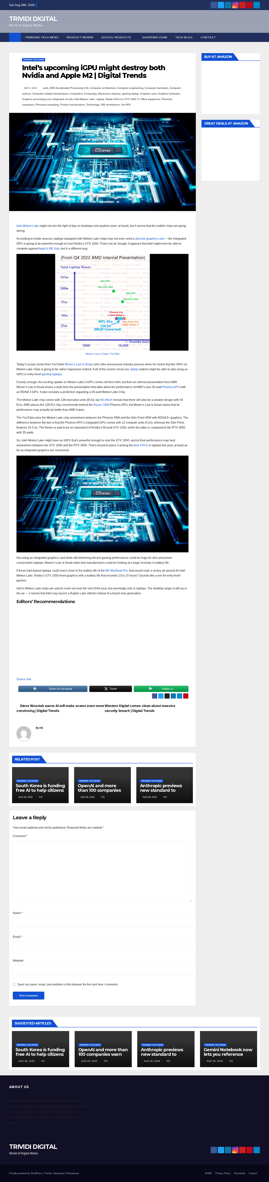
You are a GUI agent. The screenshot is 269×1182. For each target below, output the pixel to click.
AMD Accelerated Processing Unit (69, 87)
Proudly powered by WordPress (26, 1173)
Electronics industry (109, 93)
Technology (92, 104)
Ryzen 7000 (101, 404)
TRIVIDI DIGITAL (33, 19)
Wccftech (106, 399)
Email (17, 936)
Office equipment (150, 99)
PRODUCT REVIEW (80, 37)
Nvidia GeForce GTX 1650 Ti (122, 99)
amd (45, 87)
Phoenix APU (171, 387)
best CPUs (141, 445)
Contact (208, 37)
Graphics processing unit (36, 99)
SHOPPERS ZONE (154, 37)
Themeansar (72, 1173)
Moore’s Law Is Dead (78, 364)
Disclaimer (239, 1173)
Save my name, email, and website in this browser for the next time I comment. (67, 984)
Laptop (100, 99)
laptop (134, 369)
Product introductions (72, 104)
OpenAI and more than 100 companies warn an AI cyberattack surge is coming (103, 1056)
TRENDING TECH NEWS (42, 37)
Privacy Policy (223, 1173)
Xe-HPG (126, 104)
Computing (90, 93)
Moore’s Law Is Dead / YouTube (102, 353)
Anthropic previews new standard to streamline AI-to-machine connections (163, 792)
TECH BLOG (184, 37)
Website (18, 960)
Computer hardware (156, 87)
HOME (208, 1173)
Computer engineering (130, 87)
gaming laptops (52, 374)
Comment (20, 836)
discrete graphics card (149, 238)
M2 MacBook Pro (116, 570)
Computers (76, 93)
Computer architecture (103, 87)
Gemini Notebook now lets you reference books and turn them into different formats (228, 1056)
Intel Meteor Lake (84, 99)
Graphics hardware (169, 93)
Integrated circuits (62, 99)
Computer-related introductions (50, 93)
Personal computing (47, 104)
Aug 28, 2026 (26, 1061)
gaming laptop (130, 93)
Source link (23, 679)
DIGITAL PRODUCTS (116, 37)
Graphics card (148, 93)
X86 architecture (110, 104)
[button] (257, 37)
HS (41, 727)
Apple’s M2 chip (48, 248)
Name (18, 913)
